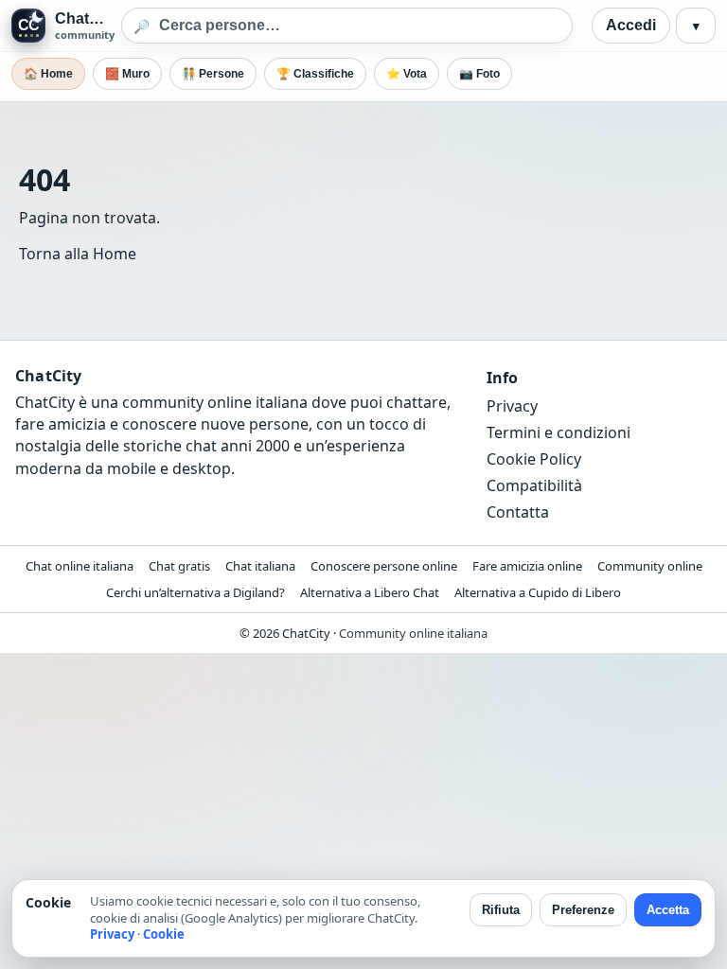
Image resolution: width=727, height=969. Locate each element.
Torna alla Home (77, 253)
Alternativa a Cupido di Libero (537, 592)
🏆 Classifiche (315, 73)
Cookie (164, 934)
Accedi (631, 25)
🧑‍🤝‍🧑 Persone (213, 73)
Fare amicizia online (527, 565)
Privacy (512, 406)
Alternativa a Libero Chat (369, 592)
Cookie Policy (534, 459)
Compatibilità (534, 485)
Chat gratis (179, 565)
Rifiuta (501, 910)
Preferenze (583, 910)
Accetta (668, 910)
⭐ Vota (406, 73)
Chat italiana (260, 565)
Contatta (518, 512)
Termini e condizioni (558, 432)
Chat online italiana (79, 565)
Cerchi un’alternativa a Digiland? (195, 592)
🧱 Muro (127, 73)
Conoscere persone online (383, 565)
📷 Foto (479, 73)
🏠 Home (48, 73)
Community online (649, 565)
